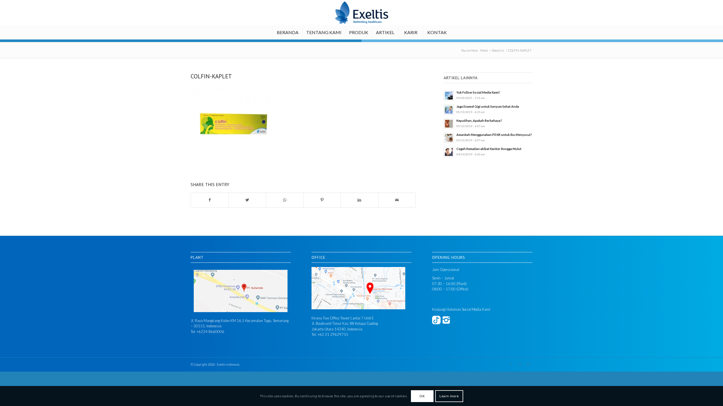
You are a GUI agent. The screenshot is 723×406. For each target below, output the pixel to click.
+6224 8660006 (210, 331)
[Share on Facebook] (209, 200)
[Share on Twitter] (247, 200)
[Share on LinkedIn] (359, 200)
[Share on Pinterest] (322, 200)
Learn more (449, 396)
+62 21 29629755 (332, 334)
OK (422, 396)
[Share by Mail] (397, 200)
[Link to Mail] (528, 364)
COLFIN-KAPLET (211, 76)
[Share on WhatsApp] (284, 200)
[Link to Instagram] (519, 364)
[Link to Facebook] (511, 364)
